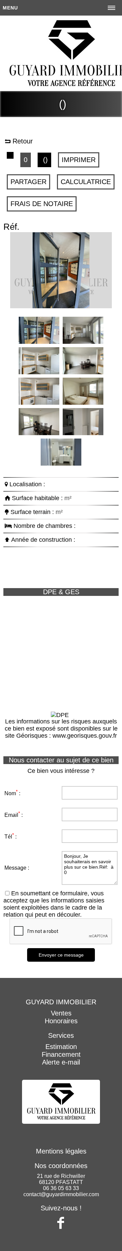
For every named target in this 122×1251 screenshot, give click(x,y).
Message (15, 868)
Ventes (61, 1013)
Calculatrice (86, 181)
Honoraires (61, 1021)
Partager (28, 181)
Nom (10, 793)
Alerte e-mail (61, 1062)
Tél (8, 837)
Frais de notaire (42, 203)
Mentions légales (61, 1151)
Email (11, 815)
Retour (22, 141)
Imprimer (79, 159)
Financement (61, 1054)
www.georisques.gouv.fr (85, 735)
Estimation (61, 1046)
